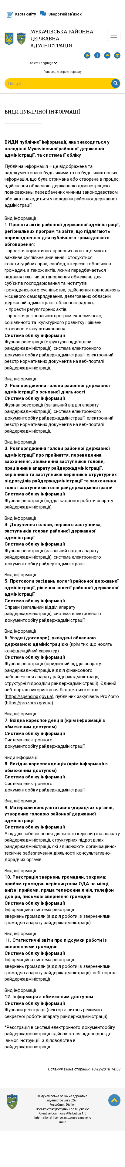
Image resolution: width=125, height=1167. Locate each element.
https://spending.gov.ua (29, 696)
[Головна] (21, 38)
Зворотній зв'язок (65, 14)
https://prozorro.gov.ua (29, 703)
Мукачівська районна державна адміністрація (61, 39)
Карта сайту (25, 14)
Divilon (71, 1104)
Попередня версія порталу (62, 71)
